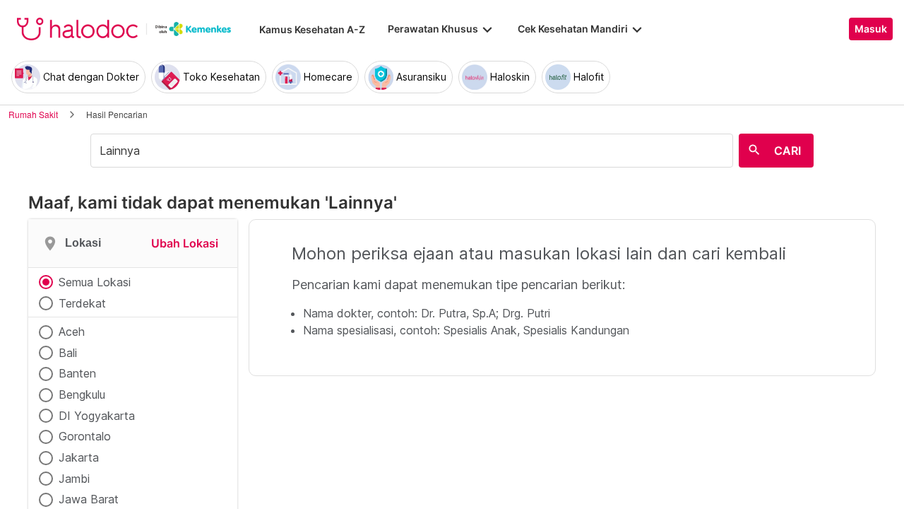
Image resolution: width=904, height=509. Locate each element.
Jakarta (79, 457)
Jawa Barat (89, 499)
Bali (68, 352)
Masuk (871, 29)
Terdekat (82, 303)
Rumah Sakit (33, 114)
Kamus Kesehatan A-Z (312, 29)
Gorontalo (85, 436)
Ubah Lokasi (184, 243)
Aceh (72, 331)
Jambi (74, 478)
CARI (787, 150)
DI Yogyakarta (97, 415)
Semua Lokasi (95, 282)
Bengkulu (82, 394)
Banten (77, 373)
